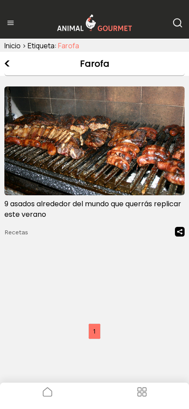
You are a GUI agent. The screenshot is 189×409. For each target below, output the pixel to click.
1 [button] (94, 331)
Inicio (12, 45)
